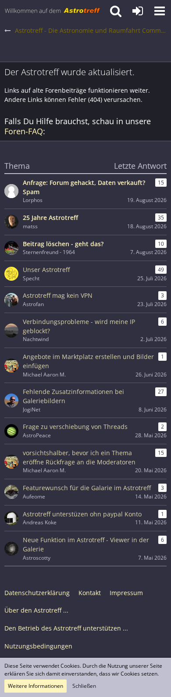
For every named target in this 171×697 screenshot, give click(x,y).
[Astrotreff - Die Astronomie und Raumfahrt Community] (53, 11)
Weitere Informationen (35, 686)
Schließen (84, 686)
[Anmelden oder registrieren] (137, 11)
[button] (159, 11)
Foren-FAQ (23, 131)
